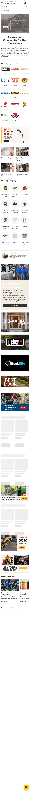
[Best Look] (15, 381)
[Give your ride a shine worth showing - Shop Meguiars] (15, 563)
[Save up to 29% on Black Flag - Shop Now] (15, 543)
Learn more (4, 601)
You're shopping (5, 10)
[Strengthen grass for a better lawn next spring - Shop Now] (15, 493)
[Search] (27, 6)
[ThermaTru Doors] (15, 322)
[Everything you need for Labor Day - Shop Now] (15, 402)
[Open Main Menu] (2, 2)
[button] (25, 3)
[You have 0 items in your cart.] (28, 2)
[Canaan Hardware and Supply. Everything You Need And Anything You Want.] (15, 23)
